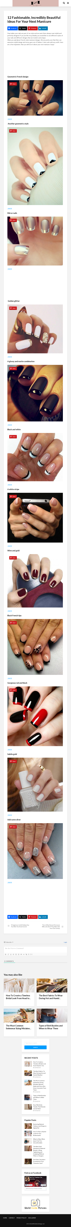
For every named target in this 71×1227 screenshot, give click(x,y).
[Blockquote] (21, 954)
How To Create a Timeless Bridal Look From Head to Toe (39, 1064)
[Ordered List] (16, 954)
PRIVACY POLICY (21, 1218)
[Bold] (5, 954)
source (9, 119)
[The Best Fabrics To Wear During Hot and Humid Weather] (52, 985)
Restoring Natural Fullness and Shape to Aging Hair (39, 1126)
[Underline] (11, 954)
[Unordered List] (18, 954)
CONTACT (12, 1218)
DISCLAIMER (32, 1218)
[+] (31, 954)
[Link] (26, 954)
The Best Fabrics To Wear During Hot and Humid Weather (39, 1073)
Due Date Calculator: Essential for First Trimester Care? (39, 1161)
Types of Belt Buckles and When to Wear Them (51, 1027)
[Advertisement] (35, 61)
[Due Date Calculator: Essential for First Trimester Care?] (28, 1161)
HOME (5, 1218)
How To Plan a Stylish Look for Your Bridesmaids (39, 1133)
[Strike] (13, 954)
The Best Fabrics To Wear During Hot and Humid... (51, 997)
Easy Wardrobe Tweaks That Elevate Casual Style (39, 1107)
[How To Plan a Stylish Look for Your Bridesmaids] (28, 1133)
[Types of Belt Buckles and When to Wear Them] (52, 1015)
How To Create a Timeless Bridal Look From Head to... (18, 997)
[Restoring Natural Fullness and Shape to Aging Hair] (28, 1126)
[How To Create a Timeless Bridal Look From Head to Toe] (19, 985)
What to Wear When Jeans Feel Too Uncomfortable (39, 1141)
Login (65, 942)
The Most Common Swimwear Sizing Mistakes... (18, 1027)
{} (28, 954)
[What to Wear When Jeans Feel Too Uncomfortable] (28, 1141)
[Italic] (8, 954)
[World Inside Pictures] (35, 1204)
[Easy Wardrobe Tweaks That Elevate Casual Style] (28, 1106)
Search (35, 1047)
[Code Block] (23, 954)
